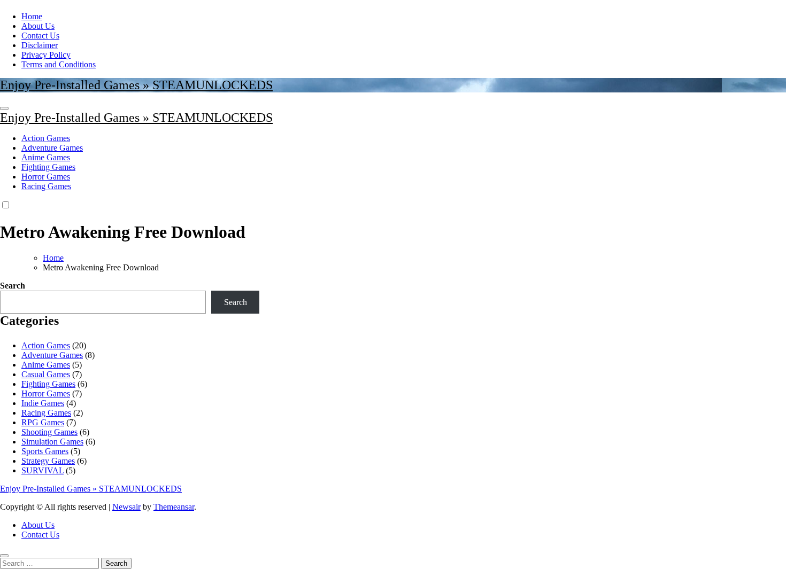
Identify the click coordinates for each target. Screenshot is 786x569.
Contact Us (40, 35)
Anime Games (45, 157)
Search (12, 285)
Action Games (45, 138)
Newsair (126, 506)
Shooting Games (49, 432)
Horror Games (45, 176)
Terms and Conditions (58, 64)
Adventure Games (52, 147)
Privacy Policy (46, 54)
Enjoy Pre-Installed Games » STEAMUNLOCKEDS (136, 85)
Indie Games (42, 403)
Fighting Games (48, 167)
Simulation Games (52, 441)
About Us (38, 25)
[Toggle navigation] (4, 108)
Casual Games (45, 374)
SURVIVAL (42, 470)
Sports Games (44, 451)
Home (31, 16)
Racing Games (46, 186)
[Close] (4, 555)
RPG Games (42, 422)
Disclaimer (39, 45)
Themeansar (173, 506)
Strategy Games (48, 460)
